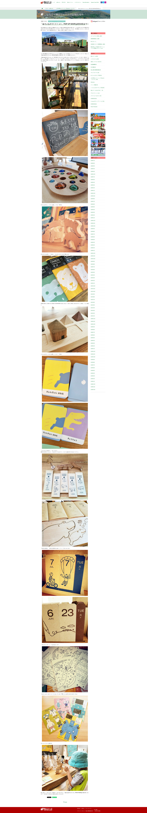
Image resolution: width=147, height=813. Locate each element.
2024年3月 (93, 212)
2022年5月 (93, 272)
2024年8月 (93, 198)
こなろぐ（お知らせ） (49, 8)
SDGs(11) (93, 82)
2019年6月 (93, 367)
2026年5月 (93, 165)
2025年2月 (93, 187)
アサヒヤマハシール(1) (95, 93)
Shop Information (86, 2)
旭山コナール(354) (94, 56)
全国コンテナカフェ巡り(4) (96, 61)
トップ (53, 2)
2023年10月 (93, 225)
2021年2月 (93, 313)
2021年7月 (93, 299)
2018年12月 (93, 384)
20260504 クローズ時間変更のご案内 (98, 44)
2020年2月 (93, 345)
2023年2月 (93, 247)
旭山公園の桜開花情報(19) (96, 69)
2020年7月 (93, 332)
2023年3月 (93, 245)
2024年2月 (93, 215)
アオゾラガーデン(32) (95, 72)
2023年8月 (93, 231)
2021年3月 (93, 310)
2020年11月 (93, 321)
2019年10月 (93, 356)
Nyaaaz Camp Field (94, 2)
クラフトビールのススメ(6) (96, 95)
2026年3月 (93, 171)
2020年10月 (93, 324)
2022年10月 (93, 258)
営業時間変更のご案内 (95, 38)
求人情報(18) (93, 67)
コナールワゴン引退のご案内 (96, 36)
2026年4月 (93, 168)
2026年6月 (93, 163)
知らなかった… (94, 41)
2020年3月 (93, 343)
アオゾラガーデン (88, 808)
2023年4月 (93, 242)
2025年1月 (93, 190)
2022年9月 (93, 261)
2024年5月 (93, 206)
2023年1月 (93, 250)
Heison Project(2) (94, 106)
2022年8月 (93, 264)
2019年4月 (93, 373)
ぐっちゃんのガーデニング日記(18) (97, 87)
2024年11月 (93, 195)
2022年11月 (93, 255)
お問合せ (82, 808)
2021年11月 (93, 288)
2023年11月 (93, 223)
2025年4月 (93, 182)
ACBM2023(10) (94, 103)
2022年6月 (93, 269)
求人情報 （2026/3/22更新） (97, 810)
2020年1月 (93, 348)
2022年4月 (93, 275)
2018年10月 (93, 389)
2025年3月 (93, 185)
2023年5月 (93, 239)
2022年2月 (93, 280)
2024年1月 (93, 217)
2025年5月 (93, 179)
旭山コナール (69, 2)
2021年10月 (93, 291)
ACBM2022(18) (94, 98)
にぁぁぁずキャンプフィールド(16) (97, 101)
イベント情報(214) (94, 84)
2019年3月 (93, 375)
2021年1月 (93, 315)
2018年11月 (93, 386)
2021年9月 (93, 294)
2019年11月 (93, 354)
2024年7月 (93, 201)
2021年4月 (93, 307)
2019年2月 (93, 378)
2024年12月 (93, 193)
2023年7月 (93, 234)
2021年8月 (93, 296)
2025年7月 (93, 176)
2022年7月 (93, 266)
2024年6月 (93, 204)
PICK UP (63, 2)
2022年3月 (93, 277)
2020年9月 (93, 326)
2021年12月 (93, 285)
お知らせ (58, 2)
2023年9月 (93, 228)
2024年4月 (93, 209)
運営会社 (78, 808)
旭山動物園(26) (94, 64)
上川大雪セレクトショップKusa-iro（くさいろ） (65, 8)
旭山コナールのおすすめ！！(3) (97, 90)
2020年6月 (93, 335)
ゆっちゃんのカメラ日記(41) (96, 75)
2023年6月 (93, 236)
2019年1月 (93, 381)
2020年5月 (93, 337)
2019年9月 (93, 359)
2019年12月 (93, 351)
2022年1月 (93, 283)
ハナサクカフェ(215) (95, 58)
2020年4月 (93, 340)
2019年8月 (93, 362)
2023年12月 (93, 220)
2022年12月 (93, 253)
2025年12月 (93, 174)
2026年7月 (93, 160)
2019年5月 (93, 370)
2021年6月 (93, 302)
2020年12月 (93, 318)
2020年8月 (93, 329)
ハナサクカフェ (77, 2)
